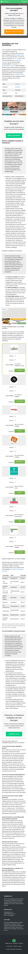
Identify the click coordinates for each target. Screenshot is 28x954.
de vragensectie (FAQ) (19, 75)
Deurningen (4, 571)
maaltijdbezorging (20, 55)
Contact (19, 946)
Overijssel (17, 84)
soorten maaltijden (17, 59)
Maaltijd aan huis (8, 943)
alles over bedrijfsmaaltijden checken (12, 65)
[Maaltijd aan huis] (5, 1)
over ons (6, 930)
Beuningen (19, 569)
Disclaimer (15, 946)
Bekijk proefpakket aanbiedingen (15, 31)
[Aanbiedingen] (14, 321)
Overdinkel (13, 569)
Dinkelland (17, 87)
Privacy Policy (9, 946)
